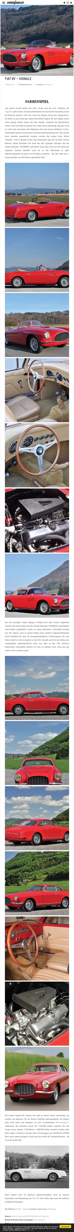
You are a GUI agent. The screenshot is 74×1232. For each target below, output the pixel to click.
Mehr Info (30, 1230)
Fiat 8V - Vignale (17, 1223)
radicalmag (51, 1209)
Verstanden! (65, 1226)
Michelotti (28, 1223)
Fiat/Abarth (60, 1223)
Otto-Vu (37, 1223)
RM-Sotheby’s (62, 1122)
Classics (51, 1223)
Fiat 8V (35, 1198)
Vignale (8, 111)
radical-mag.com (48, 84)
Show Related (39, 1220)
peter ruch (11, 84)
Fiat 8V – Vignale (22, 1209)
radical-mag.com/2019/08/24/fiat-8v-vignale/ (30, 1216)
